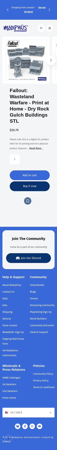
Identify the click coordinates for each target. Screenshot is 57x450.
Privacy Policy (40, 380)
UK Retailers (9, 384)
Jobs (4, 305)
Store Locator (9, 325)
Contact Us (8, 291)
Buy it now (29, 186)
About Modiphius (11, 285)
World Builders (38, 318)
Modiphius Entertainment (26, 437)
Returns (6, 318)
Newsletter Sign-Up (13, 332)
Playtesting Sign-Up (41, 311)
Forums (34, 298)
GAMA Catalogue (11, 377)
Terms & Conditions (44, 387)
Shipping (7, 311)
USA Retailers (9, 391)
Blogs (33, 291)
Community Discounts (42, 325)
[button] (7, 9)
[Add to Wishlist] (30, 201)
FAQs (5, 298)
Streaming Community (42, 305)
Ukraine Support (39, 332)
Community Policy (43, 373)
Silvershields (37, 285)
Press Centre (9, 397)
